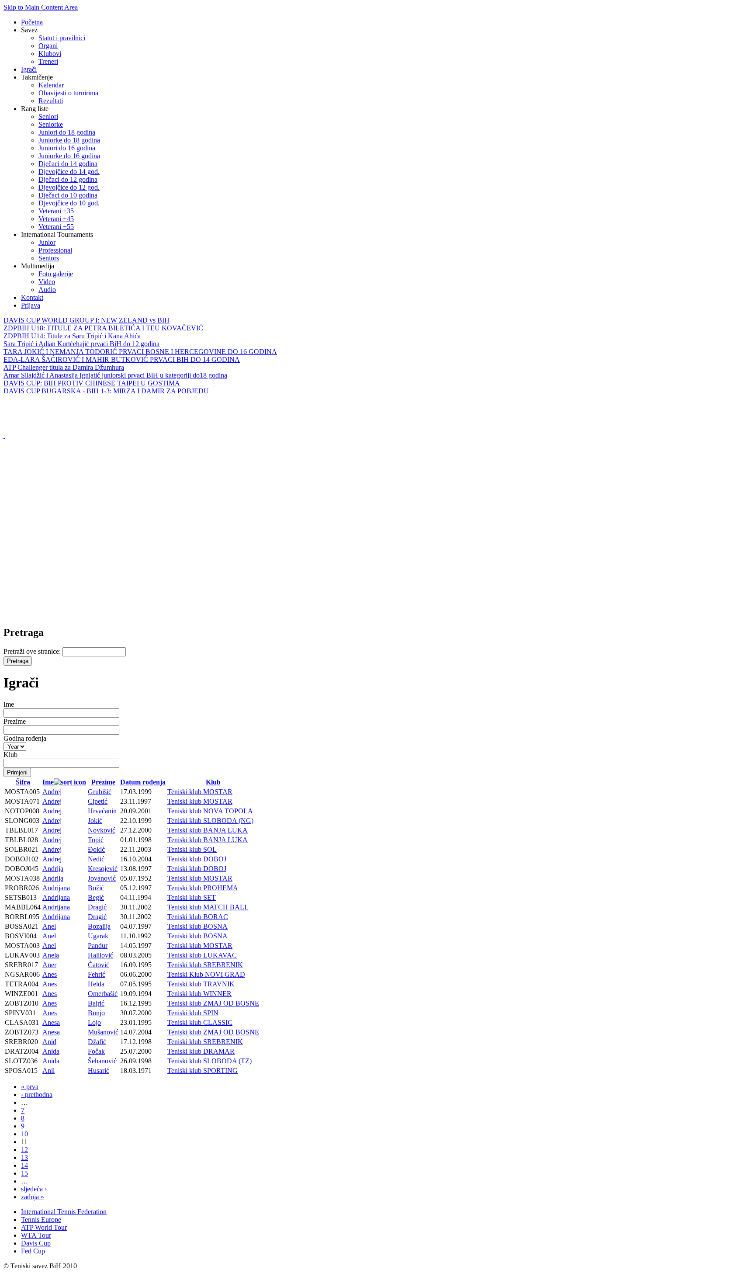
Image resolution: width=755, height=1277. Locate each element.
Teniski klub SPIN (192, 1013)
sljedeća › (34, 1189)
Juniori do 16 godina (66, 148)
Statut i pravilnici (61, 38)
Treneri (48, 61)
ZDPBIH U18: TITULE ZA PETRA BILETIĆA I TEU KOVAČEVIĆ (103, 328)
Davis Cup (36, 1243)
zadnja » (32, 1197)
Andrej (52, 791)
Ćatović (98, 964)
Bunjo (96, 1013)
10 (24, 1134)
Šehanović (102, 1061)
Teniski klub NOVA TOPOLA (210, 811)
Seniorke (50, 124)
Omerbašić (103, 993)
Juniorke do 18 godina (69, 140)
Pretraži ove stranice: (32, 651)
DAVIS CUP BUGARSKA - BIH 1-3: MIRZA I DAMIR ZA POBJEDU (106, 391)
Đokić (96, 849)
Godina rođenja (24, 738)
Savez (29, 30)
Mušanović (103, 1032)
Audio (47, 289)
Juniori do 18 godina (66, 132)
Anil (48, 1070)
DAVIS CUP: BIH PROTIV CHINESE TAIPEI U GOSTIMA (91, 383)
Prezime (14, 721)
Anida (50, 1051)
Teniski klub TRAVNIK (201, 984)
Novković (101, 830)
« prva (29, 1086)
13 (24, 1157)
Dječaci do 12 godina (67, 179)
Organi (48, 45)
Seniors (48, 258)
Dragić (97, 907)
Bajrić (96, 1003)
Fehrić (96, 974)
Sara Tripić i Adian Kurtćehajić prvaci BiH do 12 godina (81, 343)
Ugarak (98, 936)
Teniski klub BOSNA (197, 926)
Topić (96, 839)
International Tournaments (57, 234)
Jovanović (102, 878)
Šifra (23, 782)
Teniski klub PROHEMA (202, 888)
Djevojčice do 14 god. (69, 171)
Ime (8, 704)
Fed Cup (33, 1251)
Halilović (100, 955)
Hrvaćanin (102, 811)
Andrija (52, 868)
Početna (32, 22)
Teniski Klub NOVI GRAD (206, 974)
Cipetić (97, 801)
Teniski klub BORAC (197, 916)
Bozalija (99, 926)
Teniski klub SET (191, 897)
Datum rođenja (143, 782)
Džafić (97, 1041)
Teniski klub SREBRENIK (205, 964)
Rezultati (50, 100)
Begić (96, 897)
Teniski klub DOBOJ (196, 859)
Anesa (51, 1022)
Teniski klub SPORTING (202, 1070)
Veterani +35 (56, 211)
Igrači (29, 69)
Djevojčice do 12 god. (69, 187)
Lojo (94, 1022)
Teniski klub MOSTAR (199, 791)
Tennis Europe (41, 1219)
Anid (49, 1041)
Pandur (97, 945)
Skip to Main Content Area (40, 7)
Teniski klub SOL (192, 849)
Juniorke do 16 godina (69, 156)
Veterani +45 (56, 218)
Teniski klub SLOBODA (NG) (210, 820)
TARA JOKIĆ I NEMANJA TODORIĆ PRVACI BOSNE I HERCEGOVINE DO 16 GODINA (140, 351)
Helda (96, 984)
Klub (10, 754)
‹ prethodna (36, 1094)
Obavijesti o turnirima (68, 93)
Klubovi (49, 53)
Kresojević (103, 868)
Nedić (96, 859)
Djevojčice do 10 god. (69, 203)
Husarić (98, 1070)
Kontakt (32, 297)
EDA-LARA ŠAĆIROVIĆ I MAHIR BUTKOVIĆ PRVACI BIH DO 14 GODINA (121, 359)
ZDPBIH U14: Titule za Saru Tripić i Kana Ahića (72, 336)
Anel (49, 926)
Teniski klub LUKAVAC (202, 955)
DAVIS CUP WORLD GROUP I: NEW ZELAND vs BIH (86, 320)
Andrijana (56, 888)
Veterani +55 (56, 226)
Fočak (96, 1051)
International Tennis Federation (64, 1211)
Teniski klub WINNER (199, 993)
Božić (96, 888)
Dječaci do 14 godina (67, 163)
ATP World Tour (44, 1227)
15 (24, 1173)
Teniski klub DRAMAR (201, 1051)
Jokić (95, 820)
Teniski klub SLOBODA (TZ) (209, 1061)
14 (24, 1165)
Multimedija (37, 266)
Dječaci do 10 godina (67, 195)
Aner (49, 964)
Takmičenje (37, 77)
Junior (46, 242)
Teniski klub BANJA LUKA (207, 830)
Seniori (48, 116)
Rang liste (34, 108)
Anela (50, 955)
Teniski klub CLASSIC (199, 1022)
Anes (49, 974)
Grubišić (99, 791)
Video (46, 281)
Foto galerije (55, 274)
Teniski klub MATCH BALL (208, 907)
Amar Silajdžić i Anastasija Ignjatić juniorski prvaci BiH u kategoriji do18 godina (115, 375)
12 (24, 1149)
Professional (55, 250)
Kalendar (51, 85)
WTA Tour (36, 1235)
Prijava (30, 305)
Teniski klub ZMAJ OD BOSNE (213, 1003)
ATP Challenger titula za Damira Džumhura (63, 367)
